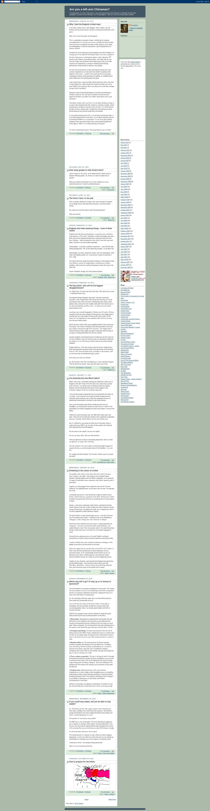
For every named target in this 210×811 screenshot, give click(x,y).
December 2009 (126, 174)
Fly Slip (123, 340)
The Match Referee (127, 362)
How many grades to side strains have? (86, 170)
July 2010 (124, 163)
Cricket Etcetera (126, 313)
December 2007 (126, 236)
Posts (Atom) (79, 803)
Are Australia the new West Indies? (84, 378)
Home (86, 799)
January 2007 (125, 265)
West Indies (110, 462)
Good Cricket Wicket (127, 348)
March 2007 (124, 259)
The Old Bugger (126, 373)
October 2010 (125, 158)
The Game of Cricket (127, 344)
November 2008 (126, 207)
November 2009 (126, 176)
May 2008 (124, 223)
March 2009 (124, 197)
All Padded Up (125, 290)
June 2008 (124, 220)
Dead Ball (124, 331)
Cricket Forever (125, 321)
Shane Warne (135, 62)
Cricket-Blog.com (126, 308)
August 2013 (125, 142)
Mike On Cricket (126, 364)
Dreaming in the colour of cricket (83, 471)
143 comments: (105, 133)
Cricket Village (135, 323)
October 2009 (125, 179)
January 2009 (125, 202)
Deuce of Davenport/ (127, 333)
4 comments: (106, 691)
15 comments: (105, 460)
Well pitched (124, 400)
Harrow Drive (125, 350)
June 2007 (124, 252)
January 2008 (125, 233)
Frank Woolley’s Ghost (128, 342)
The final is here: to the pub (81, 198)
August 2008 (125, 215)
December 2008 (126, 205)
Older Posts (112, 799)
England (100, 277)
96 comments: (105, 571)
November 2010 (126, 155)
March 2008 (124, 228)
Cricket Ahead (125, 306)
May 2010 (124, 168)
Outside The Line (126, 375)
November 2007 (126, 239)
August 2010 (125, 160)
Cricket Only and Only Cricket (130, 319)
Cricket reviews (125, 323)
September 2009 (126, 181)
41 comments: (105, 187)
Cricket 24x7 (125, 304)
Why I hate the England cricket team (85, 24)
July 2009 (124, 187)
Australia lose (101, 462)
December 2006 (126, 267)
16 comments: (105, 751)
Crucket (123, 329)
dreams (112, 573)
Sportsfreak (124, 387)
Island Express (125, 356)
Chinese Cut (124, 294)
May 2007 (124, 254)
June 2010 (124, 166)
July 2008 (124, 218)
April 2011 (124, 147)
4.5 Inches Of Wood (127, 288)
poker (128, 66)
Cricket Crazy (125, 311)
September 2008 (126, 213)
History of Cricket (126, 354)
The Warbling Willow (127, 398)
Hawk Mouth (125, 352)
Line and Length (126, 358)
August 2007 (125, 246)
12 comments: (105, 275)
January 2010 (125, 171)
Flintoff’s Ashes (125, 338)
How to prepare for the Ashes (82, 762)
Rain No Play (125, 381)
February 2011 (125, 150)
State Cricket (125, 391)
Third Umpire (125, 396)
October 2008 (125, 210)
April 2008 (124, 226)
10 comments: (105, 218)
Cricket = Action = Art (127, 302)
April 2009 (124, 194)
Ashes (107, 573)
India (105, 277)
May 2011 (124, 145)
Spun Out (124, 389)
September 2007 (126, 244)
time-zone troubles (108, 753)
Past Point (124, 377)
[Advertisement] (81, 151)
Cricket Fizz (124, 317)
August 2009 (125, 184)
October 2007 (125, 241)
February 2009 (125, 200)
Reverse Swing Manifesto (129, 385)
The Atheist (134, 25)
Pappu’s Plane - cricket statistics (131, 379)
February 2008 (125, 231)
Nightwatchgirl (125, 369)
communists (110, 190)
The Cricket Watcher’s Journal (130, 327)
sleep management (108, 693)
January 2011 (125, 153)
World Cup (111, 220)
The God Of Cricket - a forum (130, 346)
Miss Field (124, 367)
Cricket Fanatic (125, 315)
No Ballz (123, 371)
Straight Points (125, 393)
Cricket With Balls (126, 325)
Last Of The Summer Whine (129, 360)
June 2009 (124, 189)
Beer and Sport (125, 292)
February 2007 (125, 262)
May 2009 (124, 192)
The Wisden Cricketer (127, 402)
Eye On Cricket (125, 335)
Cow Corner (124, 300)
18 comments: (105, 792)
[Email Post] (112, 133)
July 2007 (124, 249)
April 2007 (124, 257)
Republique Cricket (127, 383)
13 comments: (105, 367)
